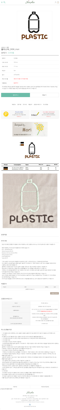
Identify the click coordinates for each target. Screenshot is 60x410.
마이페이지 (55, 2)
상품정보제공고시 (38, 104)
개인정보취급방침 (45, 386)
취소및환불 (45, 104)
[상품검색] (4, 2)
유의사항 (25, 104)
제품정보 (14, 104)
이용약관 (15, 386)
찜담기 (44, 95)
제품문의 (30, 104)
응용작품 (19, 104)
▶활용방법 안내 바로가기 (46, 311)
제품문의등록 (54, 293)
